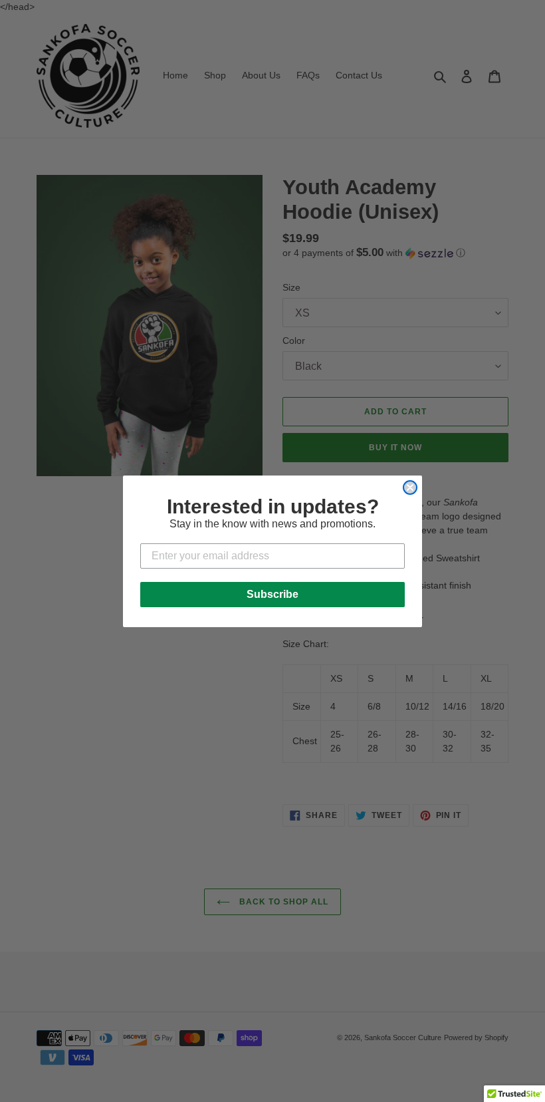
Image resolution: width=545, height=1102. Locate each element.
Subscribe (272, 594)
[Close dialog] (410, 487)
